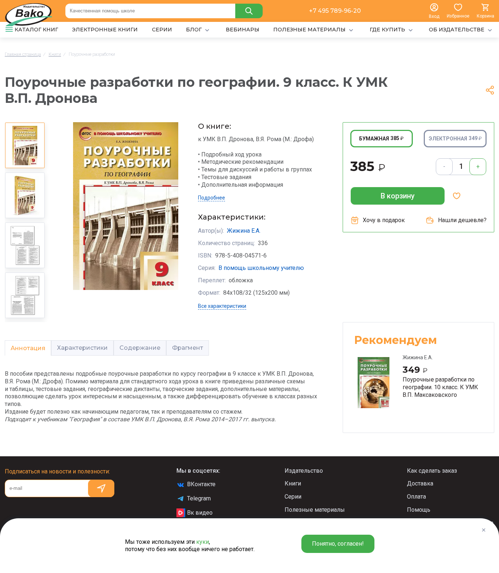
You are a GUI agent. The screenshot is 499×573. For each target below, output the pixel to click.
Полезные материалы (315, 509)
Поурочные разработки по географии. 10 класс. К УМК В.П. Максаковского (440, 387)
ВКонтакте (201, 484)
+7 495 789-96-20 (335, 10)
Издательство (304, 470)
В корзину (398, 195)
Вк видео (200, 512)
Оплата (416, 496)
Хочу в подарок (384, 220)
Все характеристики (222, 306)
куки (202, 541)
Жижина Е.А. (243, 230)
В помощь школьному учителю (261, 267)
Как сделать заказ (432, 470)
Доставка (420, 483)
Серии (293, 496)
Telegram (199, 498)
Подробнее (211, 198)
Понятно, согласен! (338, 543)
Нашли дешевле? (462, 220)
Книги (293, 483)
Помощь (418, 509)
